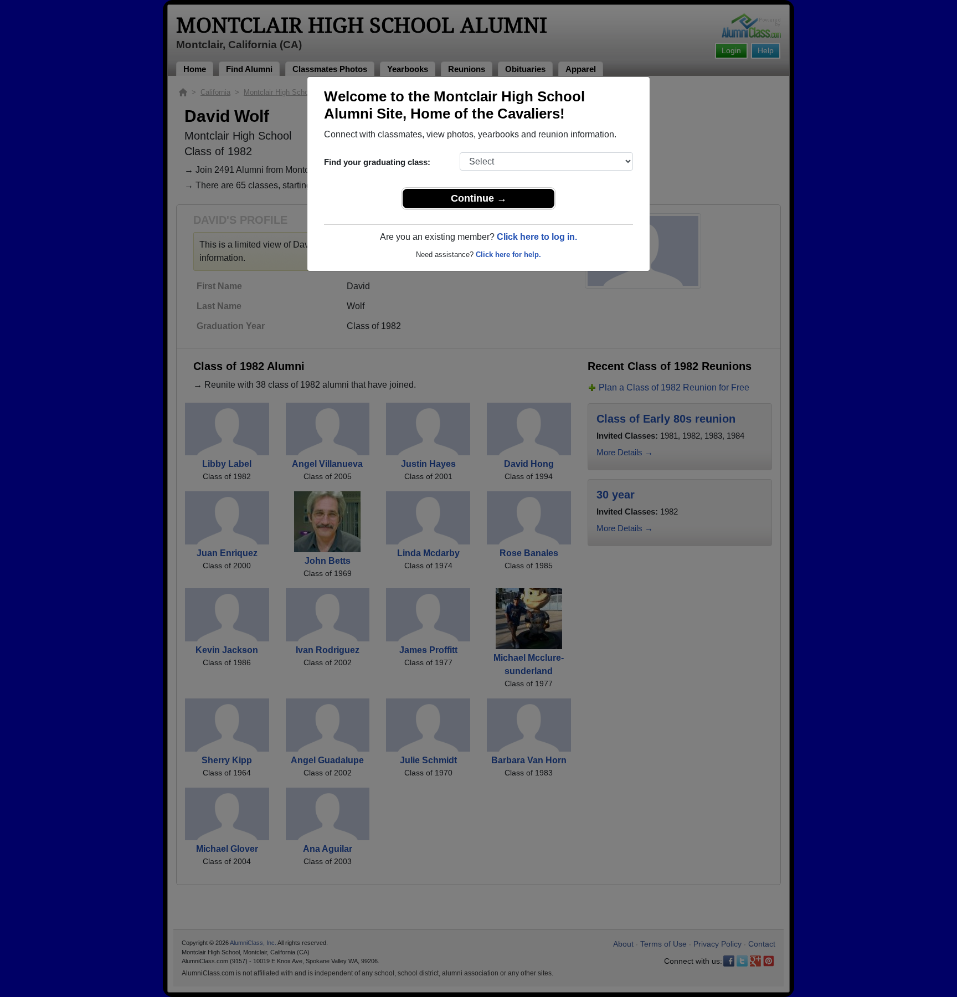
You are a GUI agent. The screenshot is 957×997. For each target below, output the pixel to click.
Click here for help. (508, 254)
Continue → (479, 198)
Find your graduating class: (377, 162)
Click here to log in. (537, 236)
